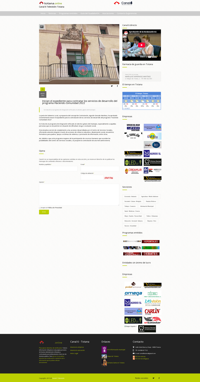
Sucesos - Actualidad (130, 226)
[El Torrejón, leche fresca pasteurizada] (133, 136)
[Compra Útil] (132, 241)
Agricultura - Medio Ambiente (149, 196)
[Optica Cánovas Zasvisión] (152, 302)
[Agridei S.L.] (152, 153)
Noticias (52, 13)
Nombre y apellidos (45, 164)
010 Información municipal (116, 350)
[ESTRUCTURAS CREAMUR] (133, 171)
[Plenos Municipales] (132, 254)
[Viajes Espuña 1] (130, 326)
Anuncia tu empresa (77, 347)
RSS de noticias (140, 356)
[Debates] (150, 254)
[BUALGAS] (152, 145)
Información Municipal (147, 206)
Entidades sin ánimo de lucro (136, 262)
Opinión (42, 182)
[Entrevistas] (132, 248)
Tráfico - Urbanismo (152, 216)
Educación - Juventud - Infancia (133, 221)
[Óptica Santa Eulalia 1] (133, 153)
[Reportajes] (150, 241)
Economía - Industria (130, 196)
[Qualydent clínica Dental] (152, 162)
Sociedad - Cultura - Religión (133, 201)
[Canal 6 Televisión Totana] (50, 3)
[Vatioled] (133, 162)
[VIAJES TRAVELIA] (152, 136)
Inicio (43, 13)
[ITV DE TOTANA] (152, 170)
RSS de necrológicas (142, 359)
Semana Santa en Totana (115, 363)
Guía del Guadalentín (90, 13)
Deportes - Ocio (151, 221)
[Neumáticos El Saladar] (152, 320)
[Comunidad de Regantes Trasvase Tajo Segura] (152, 127)
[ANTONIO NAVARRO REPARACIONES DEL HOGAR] (133, 127)
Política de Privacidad (55, 208)
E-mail (83, 164)
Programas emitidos (68, 13)
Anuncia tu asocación (77, 350)
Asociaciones (108, 13)
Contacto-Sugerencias (127, 13)
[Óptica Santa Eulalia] (152, 178)
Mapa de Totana (112, 356)
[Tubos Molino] (152, 294)
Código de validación (87, 173)
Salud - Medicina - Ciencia (132, 211)
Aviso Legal (74, 353)
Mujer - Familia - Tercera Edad (133, 216)
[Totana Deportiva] (150, 248)
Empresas (127, 116)
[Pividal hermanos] (133, 285)
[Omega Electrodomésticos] (133, 294)
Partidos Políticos (151, 201)
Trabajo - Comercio (130, 206)
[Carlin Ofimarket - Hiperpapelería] (152, 311)
